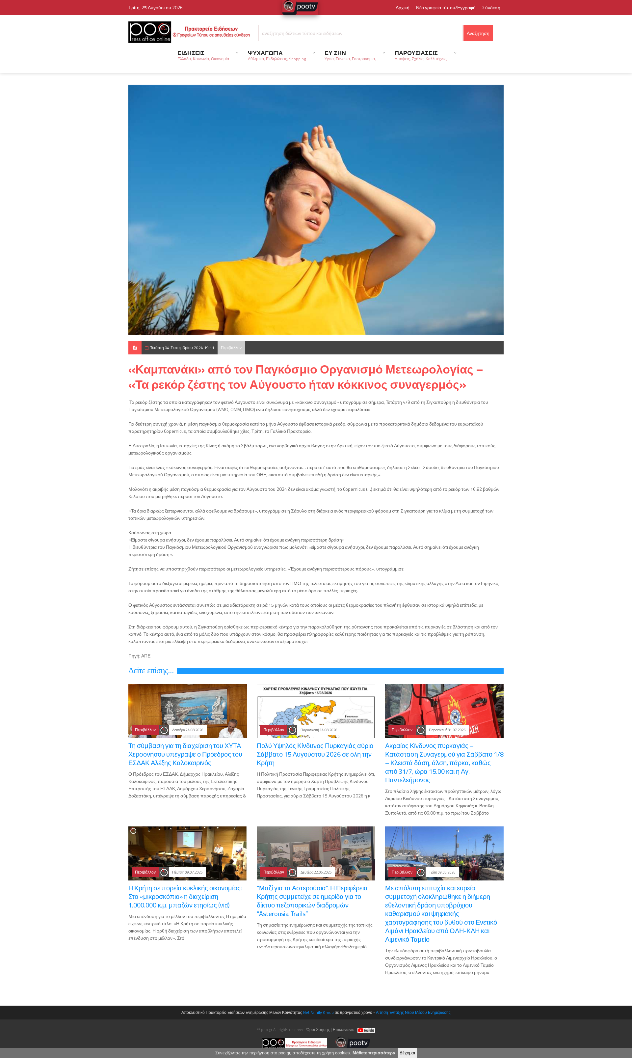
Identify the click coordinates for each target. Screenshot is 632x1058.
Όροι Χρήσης (318, 1029)
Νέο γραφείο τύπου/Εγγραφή (446, 7)
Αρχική (402, 7)
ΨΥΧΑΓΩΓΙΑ (279, 55)
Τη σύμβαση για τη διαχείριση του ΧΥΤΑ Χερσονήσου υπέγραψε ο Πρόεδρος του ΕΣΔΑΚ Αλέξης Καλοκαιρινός (185, 754)
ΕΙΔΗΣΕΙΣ (205, 55)
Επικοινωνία (344, 1029)
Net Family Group (318, 1012)
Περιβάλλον (231, 348)
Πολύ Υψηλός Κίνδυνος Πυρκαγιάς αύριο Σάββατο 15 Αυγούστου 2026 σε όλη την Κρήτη (315, 754)
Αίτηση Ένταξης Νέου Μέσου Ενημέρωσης (413, 1012)
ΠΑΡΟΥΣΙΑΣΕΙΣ (423, 55)
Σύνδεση (491, 7)
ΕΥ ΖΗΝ (352, 55)
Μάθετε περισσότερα (374, 1052)
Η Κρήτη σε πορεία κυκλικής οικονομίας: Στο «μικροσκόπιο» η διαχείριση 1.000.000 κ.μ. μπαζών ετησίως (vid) (185, 896)
